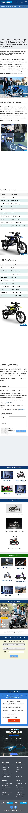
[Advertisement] (14, 23)
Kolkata (4, 776)
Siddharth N (9, 403)
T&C (17, 794)
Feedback (23, 790)
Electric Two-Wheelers (21, 765)
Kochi (8, 769)
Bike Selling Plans (6, 787)
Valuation (14, 6)
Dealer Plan (19, 6)
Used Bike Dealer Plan (7, 792)
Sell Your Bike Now (14, 721)
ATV (17, 774)
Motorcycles (19, 767)
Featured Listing (5, 790)
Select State (17, 2)
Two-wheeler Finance (7, 783)
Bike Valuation (5, 785)
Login (22, 2)
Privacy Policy (22, 794)
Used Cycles (9, 776)
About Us (18, 783)
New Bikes (25, 6)
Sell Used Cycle (5, 794)
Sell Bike (3, 6)
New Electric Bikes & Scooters (14, 555)
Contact (18, 790)
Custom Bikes (19, 776)
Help (17, 787)
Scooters (18, 769)
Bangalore (4, 765)
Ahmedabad (5, 774)
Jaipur (10, 774)
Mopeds (18, 771)
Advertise (21, 787)
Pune (8, 767)
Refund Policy (19, 792)
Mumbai (4, 767)
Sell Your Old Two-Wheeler (14, 692)
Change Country (19, 796)
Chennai (4, 769)
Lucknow (7, 771)
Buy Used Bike (8, 6)
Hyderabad (10, 765)
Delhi (3, 771)
